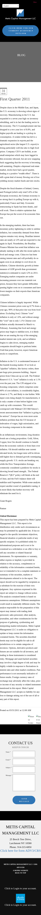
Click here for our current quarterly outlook (21, 30)
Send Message (24, 800)
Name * (8, 752)
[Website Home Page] (20, 14)
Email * (8, 760)
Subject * (9, 767)
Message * (9, 775)
